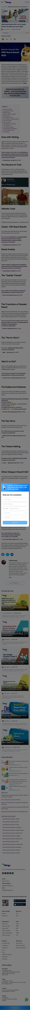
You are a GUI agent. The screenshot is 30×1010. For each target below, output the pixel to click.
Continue (14, 522)
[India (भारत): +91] (4, 508)
